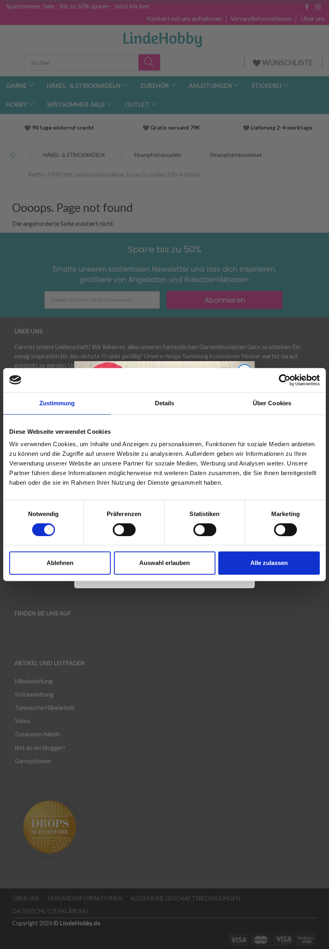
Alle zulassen (269, 562)
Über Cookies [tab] (272, 403)
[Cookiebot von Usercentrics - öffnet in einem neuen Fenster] (285, 380)
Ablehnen (60, 562)
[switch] (124, 529)
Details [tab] (165, 403)
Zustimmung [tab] (57, 403)
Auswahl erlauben (164, 562)
